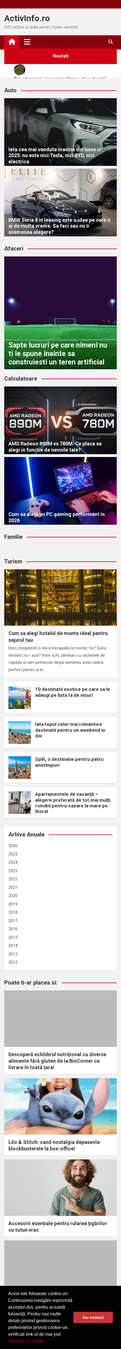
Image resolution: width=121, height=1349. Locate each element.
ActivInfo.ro (27, 18)
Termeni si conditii (26, 1341)
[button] (46, 1342)
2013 (12, 954)
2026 (12, 845)
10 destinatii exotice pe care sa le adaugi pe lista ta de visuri (72, 692)
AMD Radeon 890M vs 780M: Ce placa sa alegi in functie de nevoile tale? (55, 447)
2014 (12, 945)
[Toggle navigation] (27, 41)
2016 (12, 928)
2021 (12, 887)
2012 (12, 962)
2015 (12, 937)
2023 (12, 870)
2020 (12, 895)
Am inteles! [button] (93, 1317)
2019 (12, 904)
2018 (12, 912)
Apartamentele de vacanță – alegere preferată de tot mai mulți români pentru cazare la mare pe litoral (72, 802)
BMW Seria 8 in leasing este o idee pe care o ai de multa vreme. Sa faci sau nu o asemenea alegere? (59, 226)
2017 (12, 920)
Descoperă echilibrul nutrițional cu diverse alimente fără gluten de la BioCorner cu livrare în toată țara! (57, 1061)
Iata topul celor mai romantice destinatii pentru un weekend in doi (70, 730)
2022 (12, 879)
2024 (12, 862)
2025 (12, 854)
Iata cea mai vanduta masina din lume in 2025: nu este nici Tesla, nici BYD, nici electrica (54, 155)
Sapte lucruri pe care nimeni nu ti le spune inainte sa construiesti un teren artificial (57, 353)
